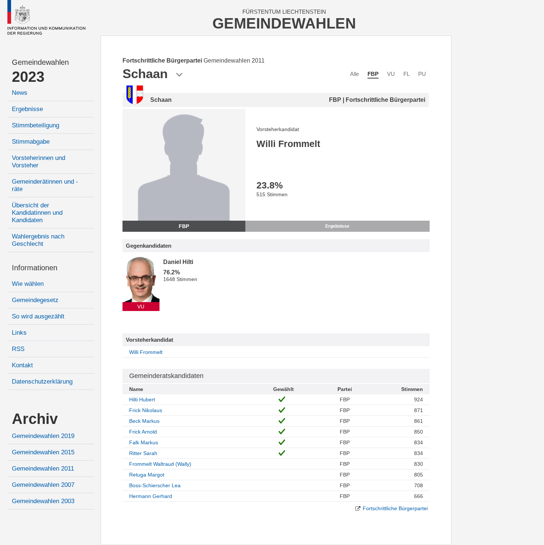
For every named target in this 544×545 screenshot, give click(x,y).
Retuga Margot (146, 475)
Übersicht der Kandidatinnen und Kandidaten (37, 213)
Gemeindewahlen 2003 (43, 501)
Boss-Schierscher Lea (155, 485)
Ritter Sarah (143, 453)
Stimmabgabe (31, 141)
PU (422, 74)
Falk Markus (143, 442)
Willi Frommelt (145, 352)
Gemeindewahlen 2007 (43, 484)
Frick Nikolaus (145, 410)
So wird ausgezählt (38, 316)
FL (406, 74)
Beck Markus (144, 421)
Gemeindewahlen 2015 (43, 452)
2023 (28, 76)
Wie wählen (28, 283)
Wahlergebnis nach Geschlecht (38, 240)
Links (19, 332)
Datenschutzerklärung (42, 381)
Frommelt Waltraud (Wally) (160, 464)
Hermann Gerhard (150, 496)
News (19, 92)
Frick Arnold (143, 432)
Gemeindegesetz (35, 300)
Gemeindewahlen (40, 62)
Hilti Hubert (142, 399)
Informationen (34, 267)
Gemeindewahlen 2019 (43, 435)
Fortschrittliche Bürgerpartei (395, 508)
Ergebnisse (27, 109)
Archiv (35, 418)
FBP (373, 74)
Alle (354, 74)
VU (391, 74)
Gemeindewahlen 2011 (43, 468)
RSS (18, 348)
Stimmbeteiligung (35, 125)
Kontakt (22, 365)
